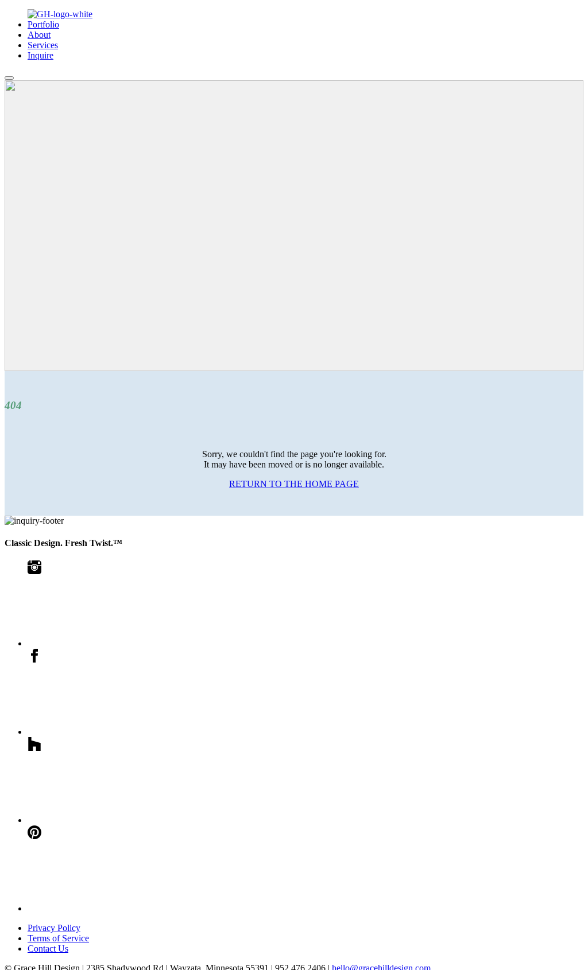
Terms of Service (58, 938)
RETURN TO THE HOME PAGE (294, 484)
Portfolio (43, 24)
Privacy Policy (54, 928)
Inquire (40, 55)
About (39, 35)
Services (43, 45)
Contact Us (48, 948)
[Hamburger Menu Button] (9, 78)
